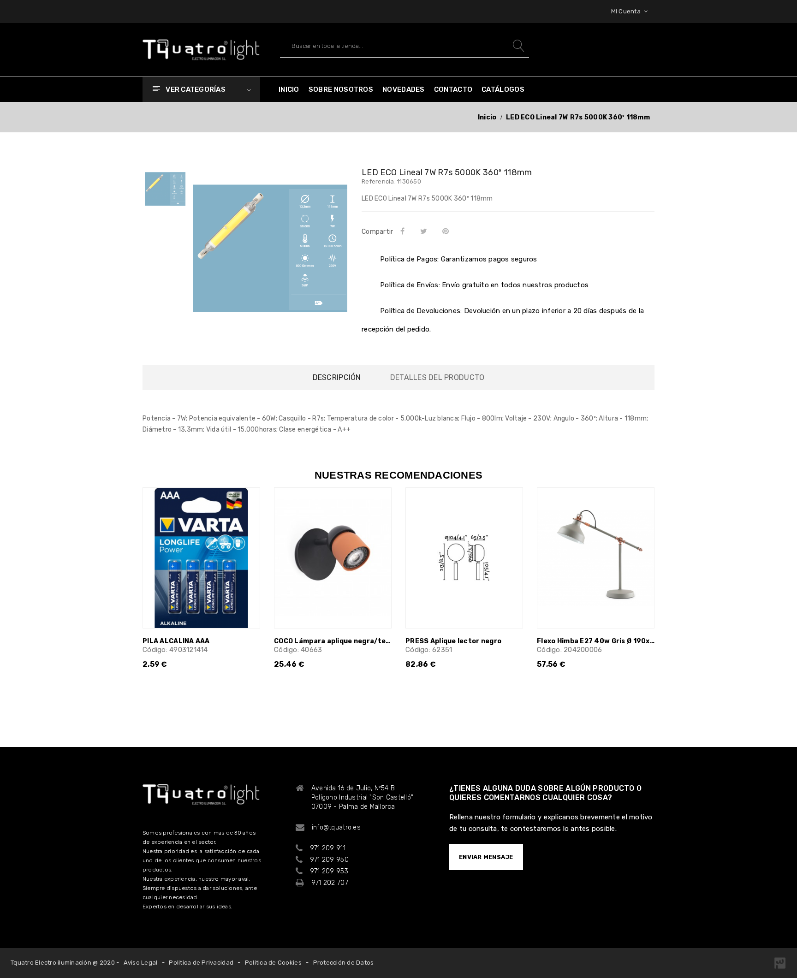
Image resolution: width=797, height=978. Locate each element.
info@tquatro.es (336, 827)
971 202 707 (329, 883)
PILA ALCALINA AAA (176, 641)
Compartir (404, 231)
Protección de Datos (343, 962)
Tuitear (425, 231)
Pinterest (447, 231)
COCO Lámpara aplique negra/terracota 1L (333, 641)
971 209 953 (329, 871)
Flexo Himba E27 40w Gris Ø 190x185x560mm (595, 641)
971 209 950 (329, 860)
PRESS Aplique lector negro (453, 641)
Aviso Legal (141, 962)
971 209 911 (327, 848)
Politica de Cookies (273, 962)
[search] (517, 46)
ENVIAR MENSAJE (486, 857)
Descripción (337, 377)
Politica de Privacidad (201, 962)
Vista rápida (247, 509)
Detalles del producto (437, 377)
